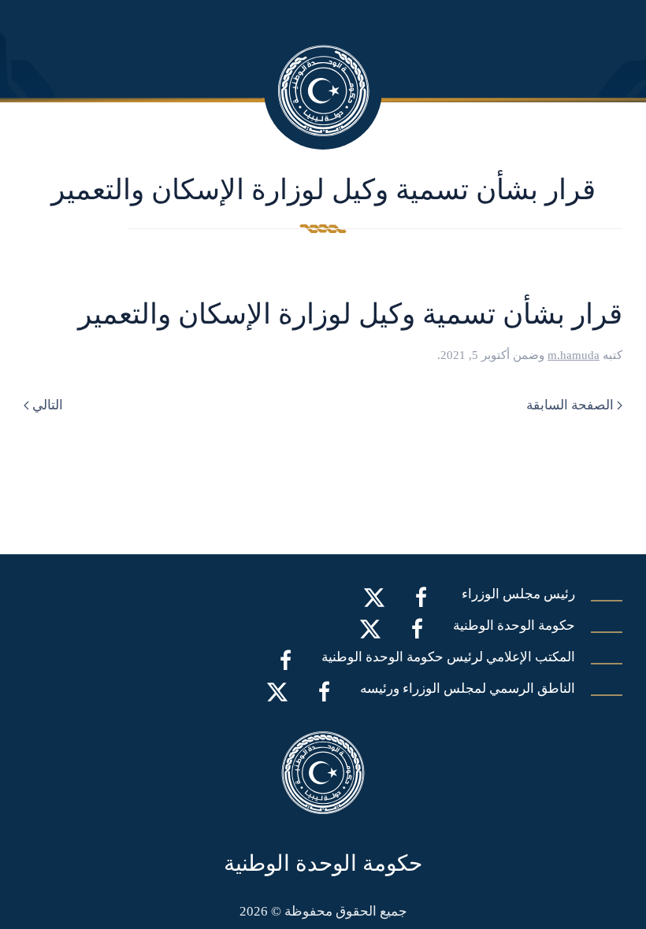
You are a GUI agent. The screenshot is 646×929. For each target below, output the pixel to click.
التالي (47, 405)
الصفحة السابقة (570, 405)
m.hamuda (574, 355)
